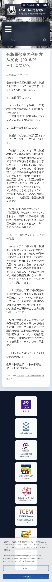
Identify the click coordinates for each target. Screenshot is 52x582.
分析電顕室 (11, 74)
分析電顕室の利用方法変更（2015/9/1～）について (24, 59)
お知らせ (20, 375)
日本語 (43, 5)
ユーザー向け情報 (33, 375)
